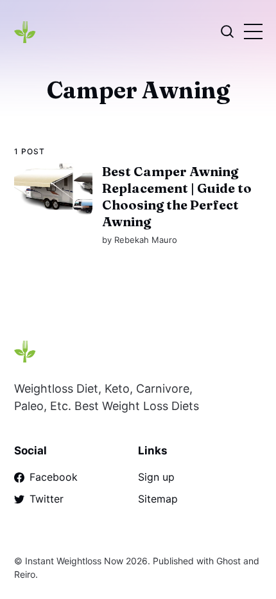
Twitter (47, 498)
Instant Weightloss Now (74, 560)
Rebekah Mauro (145, 240)
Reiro (24, 574)
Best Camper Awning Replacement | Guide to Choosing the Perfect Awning (176, 196)
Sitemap (158, 498)
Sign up (156, 476)
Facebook (54, 476)
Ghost (228, 560)
